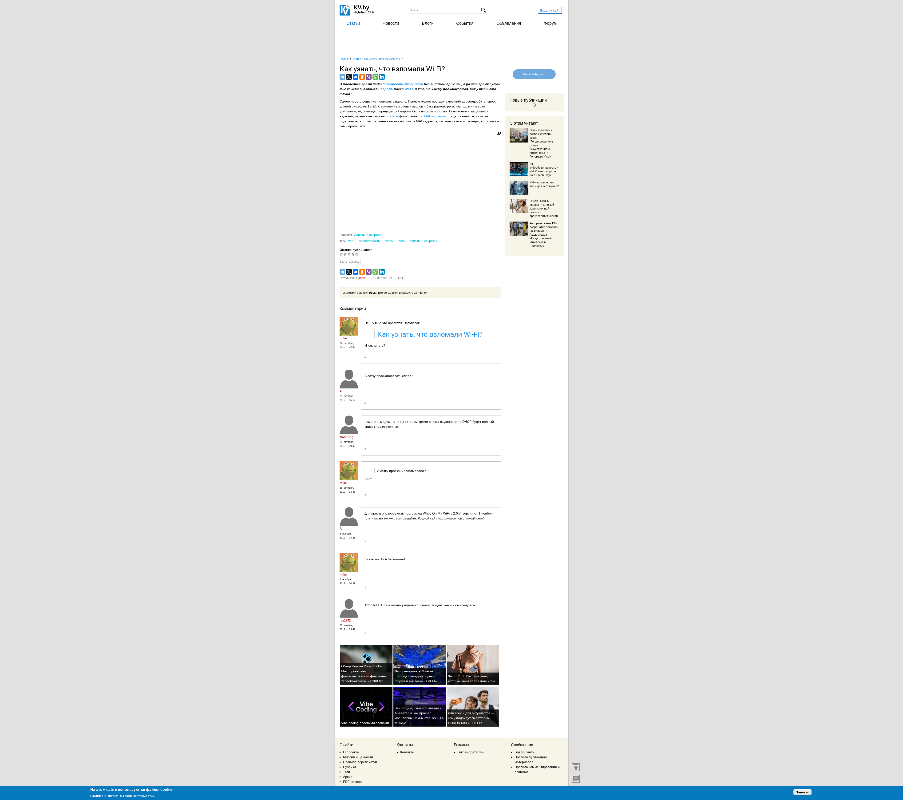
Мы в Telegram (534, 74)
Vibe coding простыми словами (365, 723)
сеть (401, 241)
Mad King (346, 437)
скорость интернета (404, 84)
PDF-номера (353, 782)
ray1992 (345, 620)
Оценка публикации (356, 250)
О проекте (351, 752)
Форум (550, 23)
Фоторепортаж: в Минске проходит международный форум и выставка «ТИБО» (416, 676)
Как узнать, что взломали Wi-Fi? (430, 334)
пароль (387, 89)
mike (343, 338)
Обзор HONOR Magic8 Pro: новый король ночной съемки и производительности (544, 208)
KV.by (361, 7)
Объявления (508, 23)
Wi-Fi (409, 89)
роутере (392, 116)
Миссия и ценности (358, 757)
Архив (347, 777)
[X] (349, 77)
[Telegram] (342, 77)
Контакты (407, 752)
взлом (389, 241)
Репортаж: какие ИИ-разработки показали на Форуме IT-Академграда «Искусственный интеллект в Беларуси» (544, 235)
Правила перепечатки (360, 762)
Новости (391, 23)
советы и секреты (423, 241)
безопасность (369, 241)
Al (341, 391)
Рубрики (349, 767)
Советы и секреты (368, 235)
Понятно (802, 792)
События (465, 23)
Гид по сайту (524, 752)
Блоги (428, 23)
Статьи (353, 23)
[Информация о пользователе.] (349, 326)
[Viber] (369, 77)
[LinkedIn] (382, 77)
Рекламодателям (470, 752)
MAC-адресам (435, 116)
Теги (346, 772)
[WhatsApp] (375, 77)
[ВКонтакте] (355, 77)
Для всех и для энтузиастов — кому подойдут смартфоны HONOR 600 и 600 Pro (471, 718)
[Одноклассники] (362, 77)
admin (362, 278)
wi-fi (351, 241)
